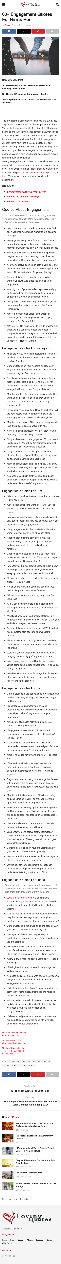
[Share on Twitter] (24, 31)
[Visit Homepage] (30, 4)
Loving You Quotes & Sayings (23, 196)
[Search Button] (57, 4)
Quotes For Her (10, 1065)
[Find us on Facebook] (2, 1256)
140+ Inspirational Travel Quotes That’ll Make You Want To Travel (29, 101)
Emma (7, 25)
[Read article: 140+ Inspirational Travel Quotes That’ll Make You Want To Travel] (7, 1151)
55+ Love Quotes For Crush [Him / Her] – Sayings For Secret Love (14, 1051)
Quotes (20, 1240)
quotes (47, 1061)
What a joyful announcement (21, 897)
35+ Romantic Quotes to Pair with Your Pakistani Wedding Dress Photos (26, 87)
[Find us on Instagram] (6, 1256)
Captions (39, 1240)
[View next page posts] (33, 111)
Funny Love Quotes (17, 201)
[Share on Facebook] (9, 31)
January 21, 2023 (23, 1190)
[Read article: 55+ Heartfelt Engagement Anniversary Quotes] (7, 1138)
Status (49, 1240)
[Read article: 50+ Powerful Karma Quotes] (7, 1175)
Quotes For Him (28, 1065)
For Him (36, 1061)
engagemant (14, 1061)
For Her (26, 1061)
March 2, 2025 (22, 1130)
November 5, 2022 (24, 1167)
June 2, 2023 (22, 1142)
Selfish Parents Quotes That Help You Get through (36, 1185)
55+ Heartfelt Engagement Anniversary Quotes (25, 94)
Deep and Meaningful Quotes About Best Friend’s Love (35, 1161)
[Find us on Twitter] (10, 1256)
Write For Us (7, 1243)
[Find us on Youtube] (14, 1256)
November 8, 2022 (24, 1155)
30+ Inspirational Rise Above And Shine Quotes (13, 1042)
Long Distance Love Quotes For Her (26, 191)
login (11, 1199)
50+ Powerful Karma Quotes (29, 1172)
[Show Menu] (3, 4)
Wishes (30, 1240)
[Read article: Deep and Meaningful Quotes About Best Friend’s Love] (7, 1163)
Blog (12, 1240)
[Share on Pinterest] (38, 31)
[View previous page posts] (28, 111)
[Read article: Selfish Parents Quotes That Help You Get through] (7, 1186)
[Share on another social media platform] (52, 31)
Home (4, 1240)
